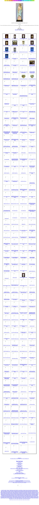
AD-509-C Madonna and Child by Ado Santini (23, 300)
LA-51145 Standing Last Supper (15, 417)
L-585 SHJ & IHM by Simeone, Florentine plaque (14, 181)
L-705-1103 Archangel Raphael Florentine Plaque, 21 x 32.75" (14, 398)
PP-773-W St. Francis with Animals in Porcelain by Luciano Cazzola (32, 166)
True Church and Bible (9, 497)
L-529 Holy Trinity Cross (23, 391)
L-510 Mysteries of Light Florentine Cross (23, 111)
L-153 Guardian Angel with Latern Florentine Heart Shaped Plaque (32, 85)
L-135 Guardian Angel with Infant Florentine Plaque (23, 85)
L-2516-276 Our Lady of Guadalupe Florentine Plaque (14, 404)
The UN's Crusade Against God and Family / (17, 497)
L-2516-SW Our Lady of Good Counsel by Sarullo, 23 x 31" (6, 411)
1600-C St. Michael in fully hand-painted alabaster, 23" (23, 237)
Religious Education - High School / (17, 496)
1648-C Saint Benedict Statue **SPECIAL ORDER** (6, 257)
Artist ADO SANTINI (6, 159)
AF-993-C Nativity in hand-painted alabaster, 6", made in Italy (23, 313)
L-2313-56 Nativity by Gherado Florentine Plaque (14, 125)
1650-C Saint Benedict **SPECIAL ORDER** (32, 257)
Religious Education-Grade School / (9, 496)
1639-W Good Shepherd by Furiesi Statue (7, 250)
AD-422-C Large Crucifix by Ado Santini (7, 52)
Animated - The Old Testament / (26, 490)
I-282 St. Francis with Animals (6, 357)
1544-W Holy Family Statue (15, 237)
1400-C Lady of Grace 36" (7, 230)
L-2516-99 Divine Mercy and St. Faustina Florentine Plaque (23, 125)
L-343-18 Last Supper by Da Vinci (7, 111)
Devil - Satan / (11, 492)
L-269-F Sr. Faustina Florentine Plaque (32, 94)
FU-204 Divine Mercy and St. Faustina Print (15, 152)
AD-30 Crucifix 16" (15, 277)
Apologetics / (6, 491)
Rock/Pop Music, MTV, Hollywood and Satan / (26, 496)
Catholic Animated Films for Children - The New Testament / (16, 490)
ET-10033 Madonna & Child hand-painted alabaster (15, 345)
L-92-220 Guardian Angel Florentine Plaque (15, 72)
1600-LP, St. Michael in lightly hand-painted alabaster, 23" (32, 237)
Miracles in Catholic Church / (18, 494)
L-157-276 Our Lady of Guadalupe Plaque (6, 103)
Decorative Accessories (19, 469)
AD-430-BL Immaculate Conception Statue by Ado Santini (23, 292)
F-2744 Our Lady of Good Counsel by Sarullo (32, 345)
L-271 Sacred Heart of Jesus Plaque (15, 105)
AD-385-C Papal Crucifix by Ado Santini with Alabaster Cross (15, 285)
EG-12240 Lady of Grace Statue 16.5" (23, 38)
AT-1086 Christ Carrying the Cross (7, 326)
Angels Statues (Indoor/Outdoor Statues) (19, 466)
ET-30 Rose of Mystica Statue (23, 58)
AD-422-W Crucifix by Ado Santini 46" (15, 58)
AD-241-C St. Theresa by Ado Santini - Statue (32, 277)
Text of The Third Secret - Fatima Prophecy (18, 498)
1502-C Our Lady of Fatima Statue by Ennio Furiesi (23, 230)
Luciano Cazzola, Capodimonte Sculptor (23, 417)
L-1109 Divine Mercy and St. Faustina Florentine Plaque (32, 111)
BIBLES (19, 478)
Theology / (6, 497)
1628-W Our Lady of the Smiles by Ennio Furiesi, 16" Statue (32, 243)
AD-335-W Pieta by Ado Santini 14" (6, 285)
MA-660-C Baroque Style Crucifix (32, 173)
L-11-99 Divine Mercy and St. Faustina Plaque (32, 357)
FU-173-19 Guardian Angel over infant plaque (23, 146)
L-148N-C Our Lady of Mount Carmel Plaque (23, 378)
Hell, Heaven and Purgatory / (28, 493)
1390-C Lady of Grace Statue (32, 224)
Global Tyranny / (21, 493)
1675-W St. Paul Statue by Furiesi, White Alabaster (23, 264)
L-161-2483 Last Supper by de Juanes (6, 94)
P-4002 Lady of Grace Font (7, 203)
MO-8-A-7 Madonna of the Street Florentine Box (23, 196)
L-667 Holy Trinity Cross (23, 181)
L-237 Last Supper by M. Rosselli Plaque (15, 94)
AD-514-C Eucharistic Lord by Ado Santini (6, 306)
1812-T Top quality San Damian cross (14, 270)
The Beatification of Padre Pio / (17, 491)
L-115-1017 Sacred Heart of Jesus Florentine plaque (32, 371)
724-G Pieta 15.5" (7, 218)
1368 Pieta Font (23, 224)
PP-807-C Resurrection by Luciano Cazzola (32, 139)
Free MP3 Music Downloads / (35, 494)
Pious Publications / (36, 495)
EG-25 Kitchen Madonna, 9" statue (15, 326)
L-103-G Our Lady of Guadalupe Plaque (32, 364)
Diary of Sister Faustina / (29, 492)
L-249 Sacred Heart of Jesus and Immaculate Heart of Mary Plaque (23, 95)
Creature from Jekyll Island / (6, 492)
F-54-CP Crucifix (23, 345)
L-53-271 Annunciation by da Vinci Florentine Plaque (14, 364)
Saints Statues (19, 464)
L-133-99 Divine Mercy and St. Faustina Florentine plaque (14, 78)
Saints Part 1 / (35, 496)
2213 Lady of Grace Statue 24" (6, 45)
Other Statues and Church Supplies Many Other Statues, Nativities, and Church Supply (19, 473)
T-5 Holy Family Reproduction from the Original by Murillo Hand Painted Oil (23, 159)
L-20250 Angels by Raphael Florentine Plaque (7, 139)
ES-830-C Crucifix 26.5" (6, 332)
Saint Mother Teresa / (27, 494)
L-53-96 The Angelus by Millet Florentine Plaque (6, 364)
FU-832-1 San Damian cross (6, 351)
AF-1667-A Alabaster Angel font (23, 65)
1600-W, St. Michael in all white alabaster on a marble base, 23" (6, 244)
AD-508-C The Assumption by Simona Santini (14, 299)
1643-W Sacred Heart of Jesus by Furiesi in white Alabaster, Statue (14, 251)
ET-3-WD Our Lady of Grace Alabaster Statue (23, 332)
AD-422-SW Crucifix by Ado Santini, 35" (7, 58)
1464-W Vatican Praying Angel (14, 230)
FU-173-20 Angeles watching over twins (32, 146)
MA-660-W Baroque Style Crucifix (7, 181)
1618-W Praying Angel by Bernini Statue (23, 243)
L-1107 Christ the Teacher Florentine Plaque (7, 404)
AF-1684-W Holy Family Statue (6, 319)
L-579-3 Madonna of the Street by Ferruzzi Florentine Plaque (14, 189)
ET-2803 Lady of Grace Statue (6, 345)
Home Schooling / (33, 493)
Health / (24, 493)
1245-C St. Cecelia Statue (7, 224)
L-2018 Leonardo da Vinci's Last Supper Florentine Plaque (23, 118)
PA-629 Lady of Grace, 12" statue (15, 203)
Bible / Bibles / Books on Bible (27, 491)
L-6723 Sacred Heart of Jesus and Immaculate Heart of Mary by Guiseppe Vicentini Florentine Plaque (6, 132)
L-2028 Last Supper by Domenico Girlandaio (32, 118)
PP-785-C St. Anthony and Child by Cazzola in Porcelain (6, 146)
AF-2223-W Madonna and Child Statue (23, 319)
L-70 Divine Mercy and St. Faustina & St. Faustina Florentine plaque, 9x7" (32, 65)
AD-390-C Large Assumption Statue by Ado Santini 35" (32, 45)
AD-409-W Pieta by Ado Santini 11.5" (23, 285)
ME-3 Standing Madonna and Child (32, 417)
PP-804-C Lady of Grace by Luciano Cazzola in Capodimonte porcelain (23, 132)
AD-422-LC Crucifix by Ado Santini (15, 52)
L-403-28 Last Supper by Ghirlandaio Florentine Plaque (6, 391)
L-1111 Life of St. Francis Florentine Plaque (7, 118)
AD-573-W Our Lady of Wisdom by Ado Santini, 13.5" (32, 306)
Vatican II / (23, 497)
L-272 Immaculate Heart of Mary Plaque (23, 105)
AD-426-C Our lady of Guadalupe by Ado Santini (7, 292)
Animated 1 (5, 490)
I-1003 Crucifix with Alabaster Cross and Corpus (23, 357)
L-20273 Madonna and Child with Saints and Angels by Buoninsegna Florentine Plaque (15, 411)
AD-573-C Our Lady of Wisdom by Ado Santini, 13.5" (23, 306)
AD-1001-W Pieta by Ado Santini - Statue (7, 313)
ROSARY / (32, 496)
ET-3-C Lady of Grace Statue (15, 332)
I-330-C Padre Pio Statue (15, 358)
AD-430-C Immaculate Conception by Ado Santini (7, 65)
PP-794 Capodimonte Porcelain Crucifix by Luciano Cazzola (6, 125)
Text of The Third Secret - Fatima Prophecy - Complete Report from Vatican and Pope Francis (19, 480)
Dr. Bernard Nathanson (34, 492)
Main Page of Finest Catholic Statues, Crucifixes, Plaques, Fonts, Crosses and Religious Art (19, 458)
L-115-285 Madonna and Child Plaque (14, 371)
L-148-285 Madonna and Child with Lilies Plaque (6, 85)
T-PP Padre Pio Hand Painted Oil (32, 159)
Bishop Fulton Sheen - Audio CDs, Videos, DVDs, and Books (19, 482)
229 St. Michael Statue (14, 210)
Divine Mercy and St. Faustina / (22, 492)
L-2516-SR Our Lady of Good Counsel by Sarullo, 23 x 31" (23, 404)
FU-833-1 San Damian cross (15, 351)
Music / (31, 494)
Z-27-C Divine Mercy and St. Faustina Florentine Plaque (32, 189)
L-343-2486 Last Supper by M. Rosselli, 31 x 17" (14, 111)
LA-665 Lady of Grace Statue (6, 417)
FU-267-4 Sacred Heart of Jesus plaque (14, 166)
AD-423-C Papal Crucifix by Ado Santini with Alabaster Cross (32, 58)
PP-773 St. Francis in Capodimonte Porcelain (32, 183)
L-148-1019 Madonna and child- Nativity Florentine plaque (14, 85)
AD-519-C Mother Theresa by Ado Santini (15, 306)
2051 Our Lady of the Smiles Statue (23, 270)
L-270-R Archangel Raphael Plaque (32, 385)
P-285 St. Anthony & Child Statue (32, 196)
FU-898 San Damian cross (32, 351)
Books (37, 491)
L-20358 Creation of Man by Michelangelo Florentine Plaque (23, 411)
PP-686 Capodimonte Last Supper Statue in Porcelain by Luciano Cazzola (32, 204)
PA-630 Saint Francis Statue (23, 203)
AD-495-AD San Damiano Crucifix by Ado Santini (32, 292)
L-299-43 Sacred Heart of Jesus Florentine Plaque (32, 103)
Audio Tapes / (12, 491)
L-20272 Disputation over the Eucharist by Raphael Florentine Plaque (15, 140)
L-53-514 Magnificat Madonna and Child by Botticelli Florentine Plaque (23, 365)
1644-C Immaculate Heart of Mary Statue (23, 250)
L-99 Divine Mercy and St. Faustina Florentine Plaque (23, 72)
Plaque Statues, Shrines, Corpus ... (19, 471)
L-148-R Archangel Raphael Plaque (15, 378)
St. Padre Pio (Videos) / (26, 495)
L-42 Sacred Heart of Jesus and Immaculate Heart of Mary (6, 210)
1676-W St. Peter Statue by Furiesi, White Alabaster (32, 264)
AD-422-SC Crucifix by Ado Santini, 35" (32, 52)
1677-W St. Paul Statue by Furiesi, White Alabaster (7, 270)
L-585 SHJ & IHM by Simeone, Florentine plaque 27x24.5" (14, 45)
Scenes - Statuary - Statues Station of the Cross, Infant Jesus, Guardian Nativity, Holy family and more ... (19, 468)
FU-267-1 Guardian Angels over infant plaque (23, 139)
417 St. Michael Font (23, 210)
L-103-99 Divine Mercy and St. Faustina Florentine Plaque (6, 78)
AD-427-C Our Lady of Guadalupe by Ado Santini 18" (14, 292)
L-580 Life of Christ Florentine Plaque (32, 391)
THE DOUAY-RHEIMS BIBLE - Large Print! (19, 477)
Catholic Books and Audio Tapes (26, 498)
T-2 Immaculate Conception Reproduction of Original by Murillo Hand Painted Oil (15, 159)
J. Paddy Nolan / (32, 497)
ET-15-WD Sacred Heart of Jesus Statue (32, 332)
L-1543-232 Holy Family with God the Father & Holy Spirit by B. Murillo (15, 118)
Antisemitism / (2, 490)
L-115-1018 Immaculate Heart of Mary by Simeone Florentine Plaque (6, 378)
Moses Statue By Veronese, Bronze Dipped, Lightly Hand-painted (14, 452)
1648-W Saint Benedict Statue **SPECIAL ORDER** (23, 257)
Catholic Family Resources (16, 492)
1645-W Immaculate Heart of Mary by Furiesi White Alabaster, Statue (32, 251)
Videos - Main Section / (27, 497)
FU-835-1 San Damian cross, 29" (23, 351)
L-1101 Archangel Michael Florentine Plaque (32, 398)
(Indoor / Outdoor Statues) (19, 461)
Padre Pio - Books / (31, 495)
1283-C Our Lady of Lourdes (15, 224)
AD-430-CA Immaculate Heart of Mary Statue (15, 65)
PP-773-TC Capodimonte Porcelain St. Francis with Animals (32, 230)
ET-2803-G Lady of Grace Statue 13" (32, 338)
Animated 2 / (8, 490)
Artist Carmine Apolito (32, 404)
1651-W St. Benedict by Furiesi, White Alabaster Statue (7, 264)
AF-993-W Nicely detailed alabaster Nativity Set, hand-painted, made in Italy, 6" (32, 313)
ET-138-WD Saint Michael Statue (7, 338)
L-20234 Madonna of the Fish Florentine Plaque (32, 132)
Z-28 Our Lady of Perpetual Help (7, 196)
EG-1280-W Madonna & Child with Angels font (23, 326)
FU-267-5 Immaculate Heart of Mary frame (23, 166)
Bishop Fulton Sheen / (33, 491)
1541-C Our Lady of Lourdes (6, 237)
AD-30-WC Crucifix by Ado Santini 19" (23, 45)
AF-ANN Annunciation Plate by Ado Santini (32, 319)
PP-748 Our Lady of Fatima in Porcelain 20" (6, 38)
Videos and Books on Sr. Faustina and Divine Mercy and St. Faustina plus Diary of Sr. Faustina (19, 481)
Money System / (23, 494)
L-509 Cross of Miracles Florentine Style (15, 391)
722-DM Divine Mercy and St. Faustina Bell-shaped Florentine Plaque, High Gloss (32, 211)
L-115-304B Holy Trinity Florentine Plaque (23, 371)
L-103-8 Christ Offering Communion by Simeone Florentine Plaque (32, 72)
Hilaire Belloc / (22, 491)
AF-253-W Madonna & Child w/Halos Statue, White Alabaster (15, 313)
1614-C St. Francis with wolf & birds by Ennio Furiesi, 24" (14, 243)
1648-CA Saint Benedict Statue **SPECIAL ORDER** (14, 257)
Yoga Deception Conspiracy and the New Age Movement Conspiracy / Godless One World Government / (12, 495)
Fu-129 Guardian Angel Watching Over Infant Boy (15, 146)
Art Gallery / (9, 491)
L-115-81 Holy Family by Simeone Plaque (7, 371)
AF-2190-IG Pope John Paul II (14, 319)
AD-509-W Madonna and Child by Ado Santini (32, 300)
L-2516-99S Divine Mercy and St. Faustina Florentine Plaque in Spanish (32, 125)
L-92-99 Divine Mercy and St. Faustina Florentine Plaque (6, 72)
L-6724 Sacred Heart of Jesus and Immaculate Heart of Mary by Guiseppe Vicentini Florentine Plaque (14, 132)
